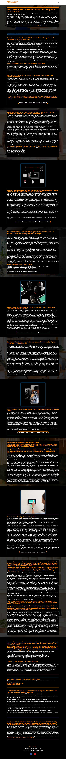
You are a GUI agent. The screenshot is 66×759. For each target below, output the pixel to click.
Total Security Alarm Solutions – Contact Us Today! (33, 552)
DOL (36, 746)
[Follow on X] (33, 754)
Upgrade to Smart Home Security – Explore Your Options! (33, 102)
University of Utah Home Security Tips (15, 683)
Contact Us (49, 2)
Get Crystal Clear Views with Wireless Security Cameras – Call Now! (33, 221)
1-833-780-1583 (24, 25)
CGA (33, 746)
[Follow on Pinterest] (35, 754)
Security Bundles (36, 2)
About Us (55, 2)
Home (29, 2)
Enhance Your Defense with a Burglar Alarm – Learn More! (33, 432)
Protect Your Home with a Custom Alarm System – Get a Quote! (33, 332)
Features (43, 2)
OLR (30, 746)
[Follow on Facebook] (31, 754)
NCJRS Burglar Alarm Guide (13, 682)
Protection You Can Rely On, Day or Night (37, 25)
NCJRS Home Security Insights (13, 684)
